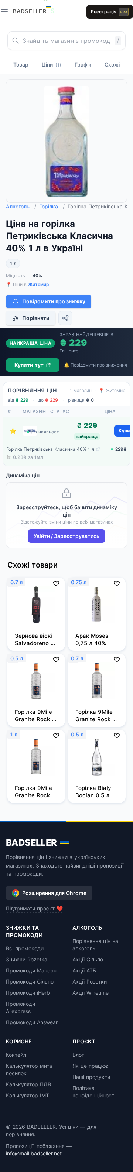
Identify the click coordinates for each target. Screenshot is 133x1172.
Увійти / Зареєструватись (66, 536)
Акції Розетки (89, 981)
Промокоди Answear (32, 1022)
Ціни (51, 64)
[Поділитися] (65, 318)
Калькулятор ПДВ (28, 1084)
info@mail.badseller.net (34, 1153)
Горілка (52, 206)
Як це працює (90, 1066)
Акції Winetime (90, 992)
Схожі (112, 64)
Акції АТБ (84, 970)
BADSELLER (31, 842)
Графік (83, 64)
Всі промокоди (25, 948)
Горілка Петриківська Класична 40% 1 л (50, 449)
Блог (78, 1055)
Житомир (38, 284)
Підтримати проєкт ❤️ (34, 908)
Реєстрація (109, 11)
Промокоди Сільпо (30, 981)
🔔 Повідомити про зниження (95, 365)
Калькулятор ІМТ (27, 1095)
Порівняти (36, 318)
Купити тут (29, 365)
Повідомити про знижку (53, 301)
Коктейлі (16, 1055)
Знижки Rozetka (26, 959)
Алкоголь (21, 206)
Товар (20, 64)
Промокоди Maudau (31, 970)
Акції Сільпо (87, 959)
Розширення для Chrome (54, 893)
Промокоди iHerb (28, 992)
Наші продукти (91, 1077)
